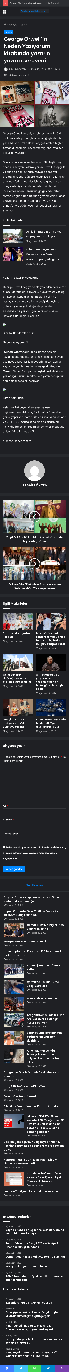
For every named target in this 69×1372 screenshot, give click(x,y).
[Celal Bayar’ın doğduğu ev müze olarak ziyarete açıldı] (18, 662)
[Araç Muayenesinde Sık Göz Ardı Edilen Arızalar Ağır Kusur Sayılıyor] (14, 1020)
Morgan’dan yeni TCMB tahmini (25, 941)
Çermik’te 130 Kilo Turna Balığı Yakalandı (43, 984)
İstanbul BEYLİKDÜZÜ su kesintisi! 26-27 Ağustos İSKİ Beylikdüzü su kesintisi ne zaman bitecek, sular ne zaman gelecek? (46, 1124)
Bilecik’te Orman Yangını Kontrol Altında (31, 1106)
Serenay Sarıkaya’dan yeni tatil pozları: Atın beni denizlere (45, 1036)
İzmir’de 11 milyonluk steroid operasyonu (31, 1191)
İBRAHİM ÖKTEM (17, 69)
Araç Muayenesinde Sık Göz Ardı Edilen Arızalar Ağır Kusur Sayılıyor (45, 1019)
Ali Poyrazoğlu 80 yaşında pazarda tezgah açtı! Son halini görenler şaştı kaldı (49, 682)
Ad (5, 805)
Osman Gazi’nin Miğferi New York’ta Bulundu (45, 927)
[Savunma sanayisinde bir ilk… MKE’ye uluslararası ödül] (51, 707)
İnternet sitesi (11, 833)
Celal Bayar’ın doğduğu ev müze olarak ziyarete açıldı (17, 678)
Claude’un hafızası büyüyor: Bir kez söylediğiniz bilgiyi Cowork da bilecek (45, 1177)
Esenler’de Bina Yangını (42, 998)
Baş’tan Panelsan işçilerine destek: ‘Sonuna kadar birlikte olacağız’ (33, 899)
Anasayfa (11, 24)
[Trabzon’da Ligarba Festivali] (18, 621)
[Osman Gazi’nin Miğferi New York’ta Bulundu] (14, 930)
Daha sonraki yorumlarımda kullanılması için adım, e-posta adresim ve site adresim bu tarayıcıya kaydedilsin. (34, 853)
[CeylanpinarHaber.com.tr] (34, 11)
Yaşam (23, 24)
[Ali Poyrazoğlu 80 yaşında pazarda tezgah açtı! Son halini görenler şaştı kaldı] (51, 662)
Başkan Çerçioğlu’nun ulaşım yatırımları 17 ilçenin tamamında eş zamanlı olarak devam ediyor (34, 1145)
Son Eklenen (34, 885)
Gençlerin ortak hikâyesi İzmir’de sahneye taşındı (14, 723)
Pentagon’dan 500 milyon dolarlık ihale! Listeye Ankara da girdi (31, 1161)
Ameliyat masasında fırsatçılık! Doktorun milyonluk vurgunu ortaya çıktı (44, 1056)
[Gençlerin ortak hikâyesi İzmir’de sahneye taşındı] (18, 707)
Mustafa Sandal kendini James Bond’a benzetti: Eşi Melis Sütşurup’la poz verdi (51, 638)
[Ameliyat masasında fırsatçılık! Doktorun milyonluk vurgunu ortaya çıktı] (14, 1056)
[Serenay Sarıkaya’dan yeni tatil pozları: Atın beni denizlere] (14, 1038)
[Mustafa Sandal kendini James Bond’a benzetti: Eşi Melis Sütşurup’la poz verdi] (51, 621)
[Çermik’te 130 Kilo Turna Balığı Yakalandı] (14, 987)
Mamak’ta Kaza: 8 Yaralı (20, 1096)
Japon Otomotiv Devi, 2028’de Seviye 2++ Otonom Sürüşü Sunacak (32, 913)
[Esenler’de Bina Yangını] (14, 1004)
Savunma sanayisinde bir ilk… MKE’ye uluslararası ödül (51, 723)
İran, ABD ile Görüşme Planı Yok (24, 1086)
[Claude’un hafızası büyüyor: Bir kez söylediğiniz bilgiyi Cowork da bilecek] (14, 1179)
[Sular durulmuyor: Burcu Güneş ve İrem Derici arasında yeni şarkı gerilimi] (13, 254)
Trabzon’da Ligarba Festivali (16, 635)
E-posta (8, 819)
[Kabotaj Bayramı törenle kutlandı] (14, 971)
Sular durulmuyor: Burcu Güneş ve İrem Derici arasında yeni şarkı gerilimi (44, 254)
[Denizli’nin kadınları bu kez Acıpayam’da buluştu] (13, 236)
